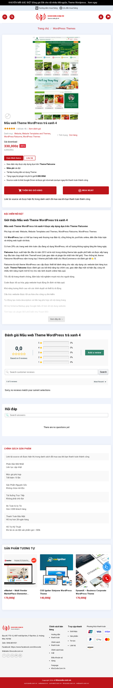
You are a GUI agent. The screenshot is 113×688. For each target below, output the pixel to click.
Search (103, 372)
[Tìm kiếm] (12, 16)
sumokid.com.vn (55, 683)
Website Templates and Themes (36, 133)
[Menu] (4, 16)
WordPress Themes (64, 28)
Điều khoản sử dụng (57, 659)
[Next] (13, 605)
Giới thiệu (73, 631)
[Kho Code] (50, 17)
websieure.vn (43, 683)
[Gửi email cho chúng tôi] (12, 656)
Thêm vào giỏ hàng (32, 190)
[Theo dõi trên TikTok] (8, 656)
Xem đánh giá (35, 129)
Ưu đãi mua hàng (70, 8)
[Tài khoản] (101, 16)
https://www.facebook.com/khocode (26, 647)
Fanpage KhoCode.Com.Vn (58, 666)
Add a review (94, 352)
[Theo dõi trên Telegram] (20, 656)
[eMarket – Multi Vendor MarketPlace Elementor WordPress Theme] (20, 570)
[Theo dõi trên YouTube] (16, 656)
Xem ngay (93, 2)
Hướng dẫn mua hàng (48, 8)
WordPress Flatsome (13, 137)
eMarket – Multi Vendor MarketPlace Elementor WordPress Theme (15, 592)
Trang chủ (43, 28)
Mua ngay (88, 190)
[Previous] (5, 605)
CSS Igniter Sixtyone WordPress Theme (56, 592)
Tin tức (72, 641)
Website (17, 133)
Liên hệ (73, 645)
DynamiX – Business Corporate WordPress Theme (91, 592)
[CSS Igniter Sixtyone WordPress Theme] (56, 570)
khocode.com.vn (16, 651)
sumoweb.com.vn (30, 683)
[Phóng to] (7, 116)
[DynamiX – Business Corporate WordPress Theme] (92, 570)
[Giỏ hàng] (108, 16)
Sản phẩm (74, 636)
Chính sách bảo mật (57, 651)
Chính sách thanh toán (55, 643)
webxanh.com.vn (82, 683)
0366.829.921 (11, 643)
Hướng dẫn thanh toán (55, 636)
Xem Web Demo (13, 158)
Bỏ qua (101, 2)
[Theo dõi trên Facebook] (4, 656)
